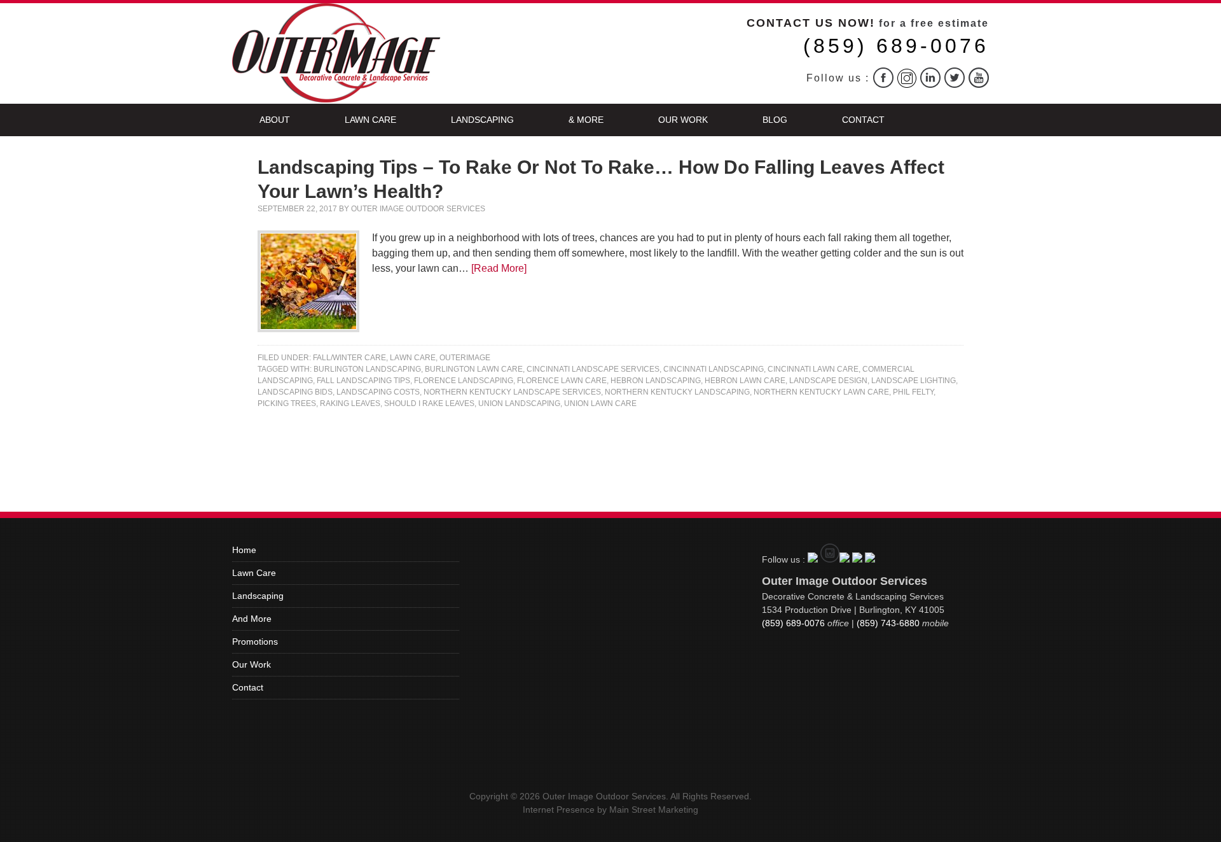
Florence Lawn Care (562, 380)
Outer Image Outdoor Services (418, 208)
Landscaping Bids (295, 392)
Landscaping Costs (378, 392)
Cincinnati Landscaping (713, 369)
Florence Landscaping (463, 380)
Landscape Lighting (913, 380)
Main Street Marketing (653, 809)
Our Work (683, 120)
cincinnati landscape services (593, 369)
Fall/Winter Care (349, 357)
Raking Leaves (350, 403)
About (274, 120)
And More (252, 619)
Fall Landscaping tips (363, 380)
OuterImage (464, 357)
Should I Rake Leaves (429, 403)
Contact (863, 120)
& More (586, 120)
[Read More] (499, 268)
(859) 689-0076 (896, 45)
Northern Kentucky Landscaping (677, 392)
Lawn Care (370, 120)
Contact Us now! (811, 23)
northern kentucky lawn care (821, 392)
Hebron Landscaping (655, 380)
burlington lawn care (474, 369)
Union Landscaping (519, 403)
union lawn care (600, 403)
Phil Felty (913, 392)
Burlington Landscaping (367, 369)
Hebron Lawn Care (745, 380)
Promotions (255, 641)
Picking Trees (287, 403)
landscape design (828, 380)
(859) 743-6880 (888, 623)
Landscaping (482, 120)
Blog (774, 120)
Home (244, 550)
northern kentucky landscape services (512, 392)
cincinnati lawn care (813, 369)
